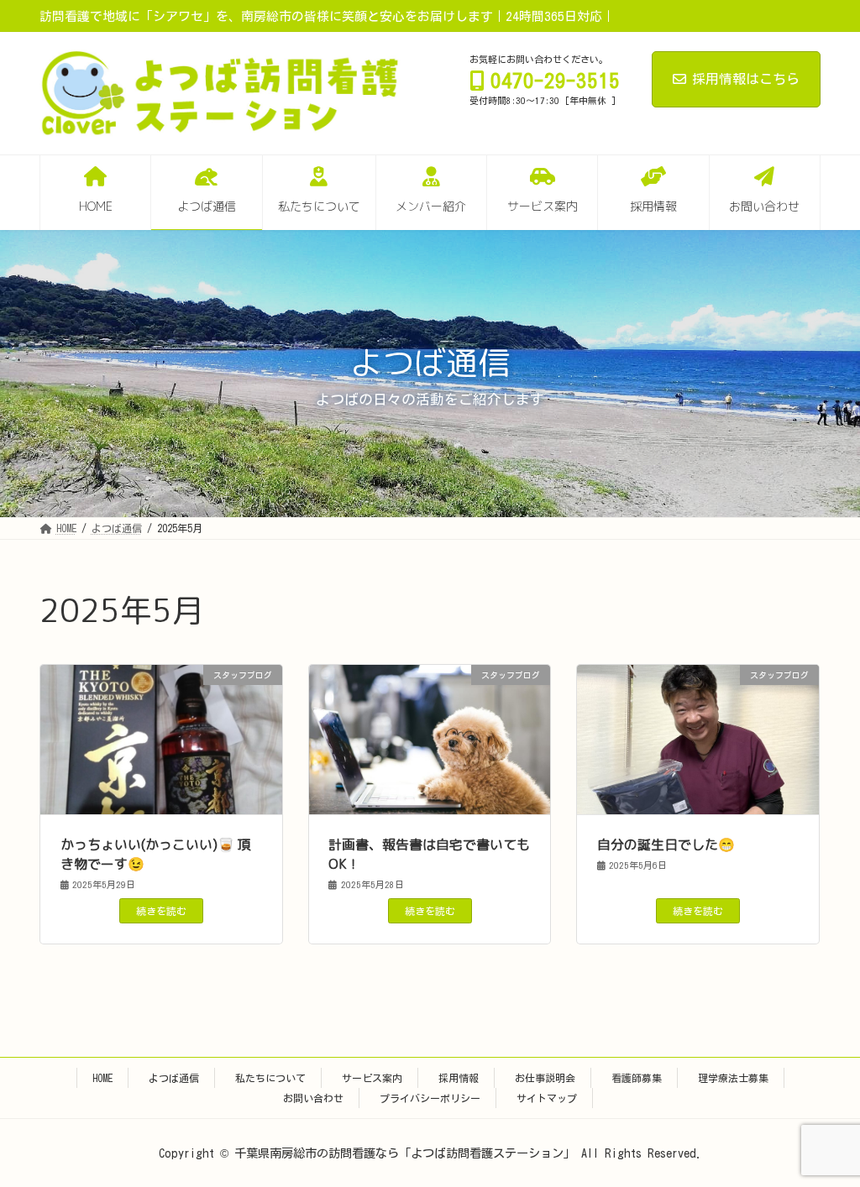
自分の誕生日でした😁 (666, 844)
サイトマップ (547, 1098)
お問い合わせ (313, 1098)
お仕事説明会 (545, 1078)
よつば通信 (174, 1078)
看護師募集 (636, 1078)
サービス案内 (372, 1078)
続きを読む (161, 911)
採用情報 (458, 1078)
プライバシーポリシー (430, 1098)
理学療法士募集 (733, 1078)
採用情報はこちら (746, 79)
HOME (102, 1078)
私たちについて (270, 1078)
